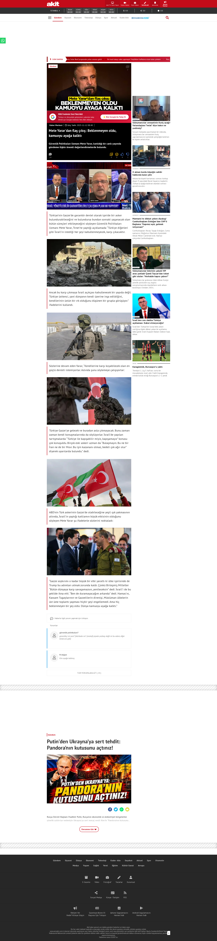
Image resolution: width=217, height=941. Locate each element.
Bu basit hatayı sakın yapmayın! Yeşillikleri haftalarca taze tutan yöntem (120, 59)
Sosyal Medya (96, 897)
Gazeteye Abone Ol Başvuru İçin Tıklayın (97, 913)
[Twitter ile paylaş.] (86, 107)
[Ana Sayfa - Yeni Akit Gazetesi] (53, 4)
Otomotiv (159, 860)
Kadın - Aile (116, 860)
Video (97, 882)
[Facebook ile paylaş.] (80, 107)
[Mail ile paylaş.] (98, 107)
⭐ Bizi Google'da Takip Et (114, 117)
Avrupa (141, 865)
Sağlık (96, 865)
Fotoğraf (107, 882)
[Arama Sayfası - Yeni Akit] (167, 17)
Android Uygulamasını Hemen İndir (141, 913)
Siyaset (67, 17)
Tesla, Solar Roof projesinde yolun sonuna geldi (70, 59)
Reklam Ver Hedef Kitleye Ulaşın (75, 913)
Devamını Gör (88, 829)
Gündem (58, 17)
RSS (125, 897)
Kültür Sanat (128, 865)
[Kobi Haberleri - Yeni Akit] (140, 17)
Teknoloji (88, 17)
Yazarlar (119, 882)
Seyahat (128, 860)
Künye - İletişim (112, 897)
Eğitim (115, 865)
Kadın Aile (124, 17)
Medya (76, 865)
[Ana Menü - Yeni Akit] (50, 17)
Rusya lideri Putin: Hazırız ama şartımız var (168, 59)
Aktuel (114, 17)
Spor (106, 17)
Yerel (105, 865)
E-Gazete (86, 882)
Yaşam (86, 865)
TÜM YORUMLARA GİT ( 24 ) (89, 673)
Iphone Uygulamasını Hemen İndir (119, 913)
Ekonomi (78, 17)
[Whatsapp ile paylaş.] (92, 107)
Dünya (98, 17)
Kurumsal (131, 882)
